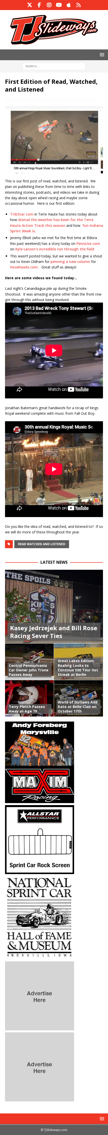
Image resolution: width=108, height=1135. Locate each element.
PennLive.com (88, 243)
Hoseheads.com (24, 267)
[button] (101, 54)
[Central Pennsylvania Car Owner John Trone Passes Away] (29, 661)
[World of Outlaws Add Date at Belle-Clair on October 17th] (78, 698)
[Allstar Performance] (39, 871)
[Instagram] (49, 5)
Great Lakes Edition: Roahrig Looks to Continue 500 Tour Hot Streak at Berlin (78, 667)
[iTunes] (68, 5)
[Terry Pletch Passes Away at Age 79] (29, 698)
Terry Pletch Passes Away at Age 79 (27, 709)
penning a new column (70, 261)
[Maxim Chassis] (39, 800)
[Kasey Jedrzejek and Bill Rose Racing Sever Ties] (54, 606)
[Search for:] (54, 65)
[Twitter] (29, 5)
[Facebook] (39, 5)
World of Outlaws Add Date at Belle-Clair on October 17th (77, 707)
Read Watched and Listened (41, 544)
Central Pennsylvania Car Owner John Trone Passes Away (28, 670)
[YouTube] (59, 5)
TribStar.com (21, 214)
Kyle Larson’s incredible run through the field (54, 249)
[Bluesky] (78, 5)
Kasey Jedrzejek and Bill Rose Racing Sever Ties (53, 632)
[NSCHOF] (39, 956)
